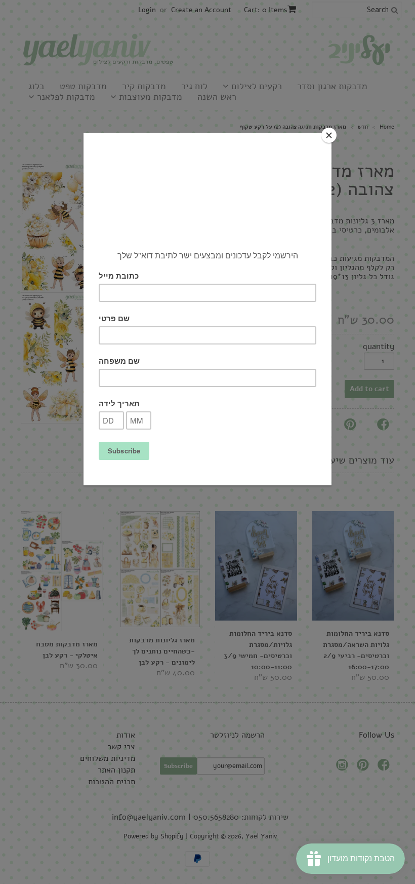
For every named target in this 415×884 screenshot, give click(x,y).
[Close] (329, 135)
